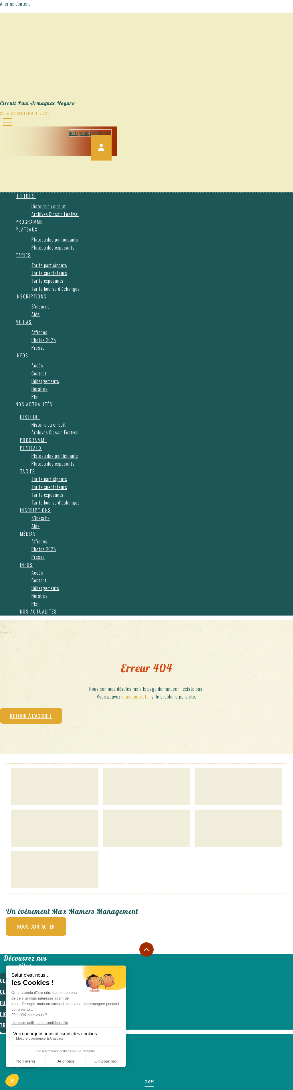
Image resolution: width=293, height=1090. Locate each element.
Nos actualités (34, 404)
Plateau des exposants (53, 247)
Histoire (26, 196)
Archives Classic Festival (55, 214)
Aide (35, 314)
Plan (35, 396)
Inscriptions (31, 296)
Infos (22, 355)
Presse (38, 347)
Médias (24, 322)
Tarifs (23, 255)
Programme (29, 221)
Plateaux (26, 229)
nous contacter (135, 696)
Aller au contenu (15, 3)
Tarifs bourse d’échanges (55, 288)
